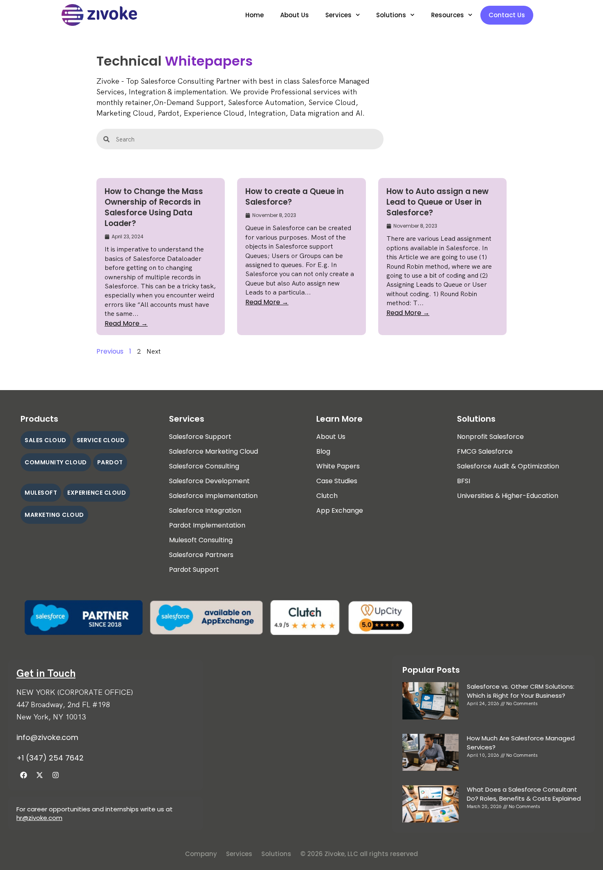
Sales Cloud (45, 440)
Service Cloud (101, 440)
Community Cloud (56, 462)
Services (338, 15)
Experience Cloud (96, 493)
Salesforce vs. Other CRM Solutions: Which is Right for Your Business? (520, 691)
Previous (109, 351)
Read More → (126, 323)
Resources (447, 15)
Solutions (391, 15)
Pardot (110, 462)
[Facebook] (23, 775)
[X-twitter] (39, 775)
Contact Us (507, 15)
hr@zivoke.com (39, 817)
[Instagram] (55, 775)
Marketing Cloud (54, 515)
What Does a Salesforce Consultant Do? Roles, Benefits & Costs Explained (524, 794)
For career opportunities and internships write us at (94, 809)
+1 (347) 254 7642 (50, 758)
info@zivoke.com (47, 737)
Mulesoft (41, 493)
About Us (294, 15)
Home (254, 15)
